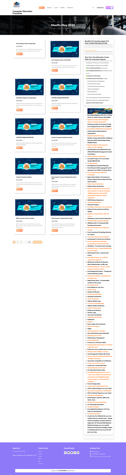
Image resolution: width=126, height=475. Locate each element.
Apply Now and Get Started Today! (94, 102)
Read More (19, 53)
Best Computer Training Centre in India (62, 218)
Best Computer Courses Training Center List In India (64, 177)
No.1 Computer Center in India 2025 (25, 43)
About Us (40, 451)
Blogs (39, 461)
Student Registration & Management (95, 81)
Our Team (40, 453)
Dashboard (100, 7)
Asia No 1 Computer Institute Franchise (62, 137)
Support (40, 458)
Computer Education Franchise (22, 12)
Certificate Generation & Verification (96, 86)
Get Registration (91, 50)
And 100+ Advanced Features (94, 94)
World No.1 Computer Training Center (26, 98)
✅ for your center (97, 68)
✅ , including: (96, 78)
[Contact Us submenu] (73, 7)
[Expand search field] (93, 7)
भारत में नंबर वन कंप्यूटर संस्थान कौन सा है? (60, 98)
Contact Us (40, 463)
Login (108, 7)
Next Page (37, 242)
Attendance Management (93, 89)
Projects (40, 456)
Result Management (92, 91)
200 (29, 242)
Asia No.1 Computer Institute (24, 177)
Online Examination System (93, 83)
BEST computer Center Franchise (25, 218)
